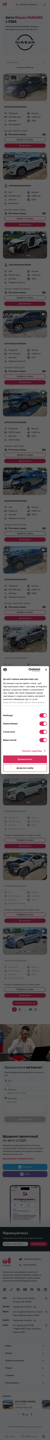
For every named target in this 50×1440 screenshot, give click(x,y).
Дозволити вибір (25, 768)
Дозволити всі (25, 759)
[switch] (43, 724)
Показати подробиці (32, 751)
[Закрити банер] (46, 670)
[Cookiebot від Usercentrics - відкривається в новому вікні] (29, 670)
